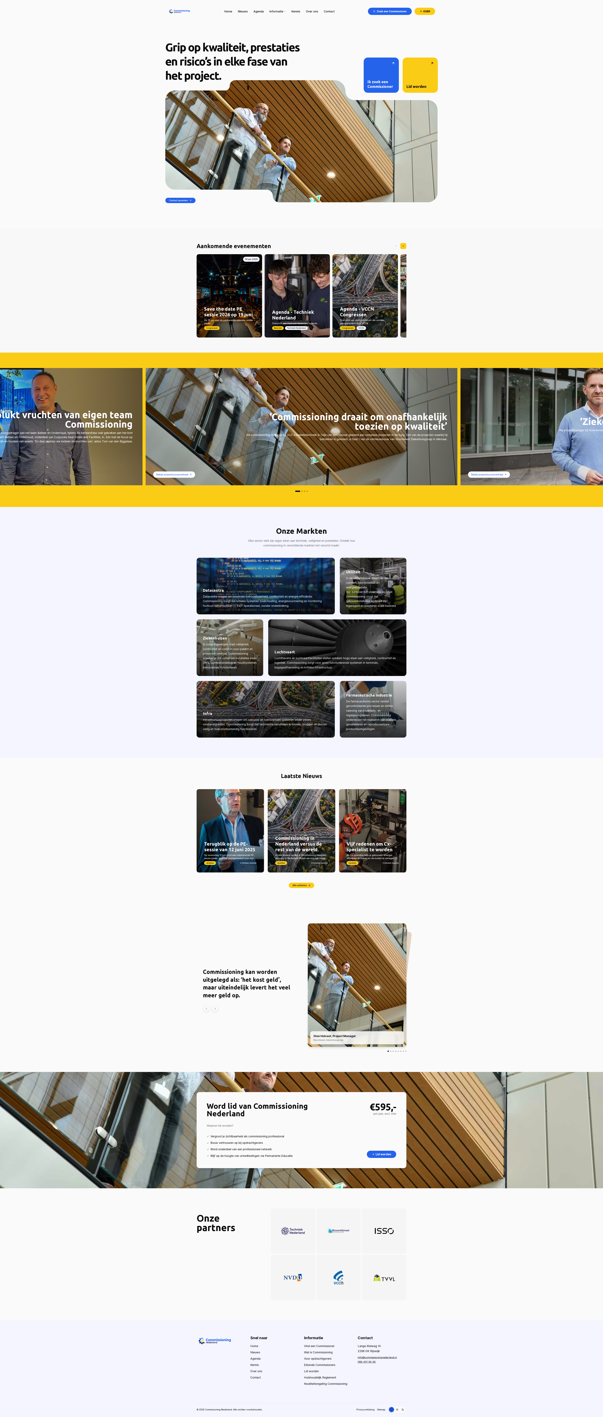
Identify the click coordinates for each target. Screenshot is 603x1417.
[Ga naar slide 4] (307, 491)
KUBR (426, 11)
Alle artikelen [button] (300, 885)
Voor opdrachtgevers (317, 1358)
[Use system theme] (391, 1409)
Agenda (258, 11)
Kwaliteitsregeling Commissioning (325, 1383)
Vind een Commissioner (319, 1346)
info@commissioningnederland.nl (377, 1357)
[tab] (388, 1051)
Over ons (312, 11)
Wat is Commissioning (318, 1352)
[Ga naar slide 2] (302, 491)
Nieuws (243, 11)
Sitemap (381, 1409)
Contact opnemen (178, 200)
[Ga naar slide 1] (297, 491)
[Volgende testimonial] (215, 1008)
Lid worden (311, 1371)
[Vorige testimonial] (206, 1008)
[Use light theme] (397, 1409)
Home (228, 11)
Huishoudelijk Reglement (320, 1377)
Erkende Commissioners (319, 1365)
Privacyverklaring (365, 1409)
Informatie (276, 11)
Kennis (295, 11)
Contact (329, 11)
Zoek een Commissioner (392, 11)
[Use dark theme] (403, 1409)
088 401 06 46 (367, 1361)
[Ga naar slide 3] (304, 491)
